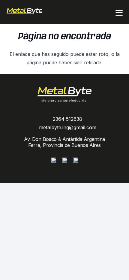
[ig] (53, 160)
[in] (75, 160)
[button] (119, 13)
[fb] (64, 160)
